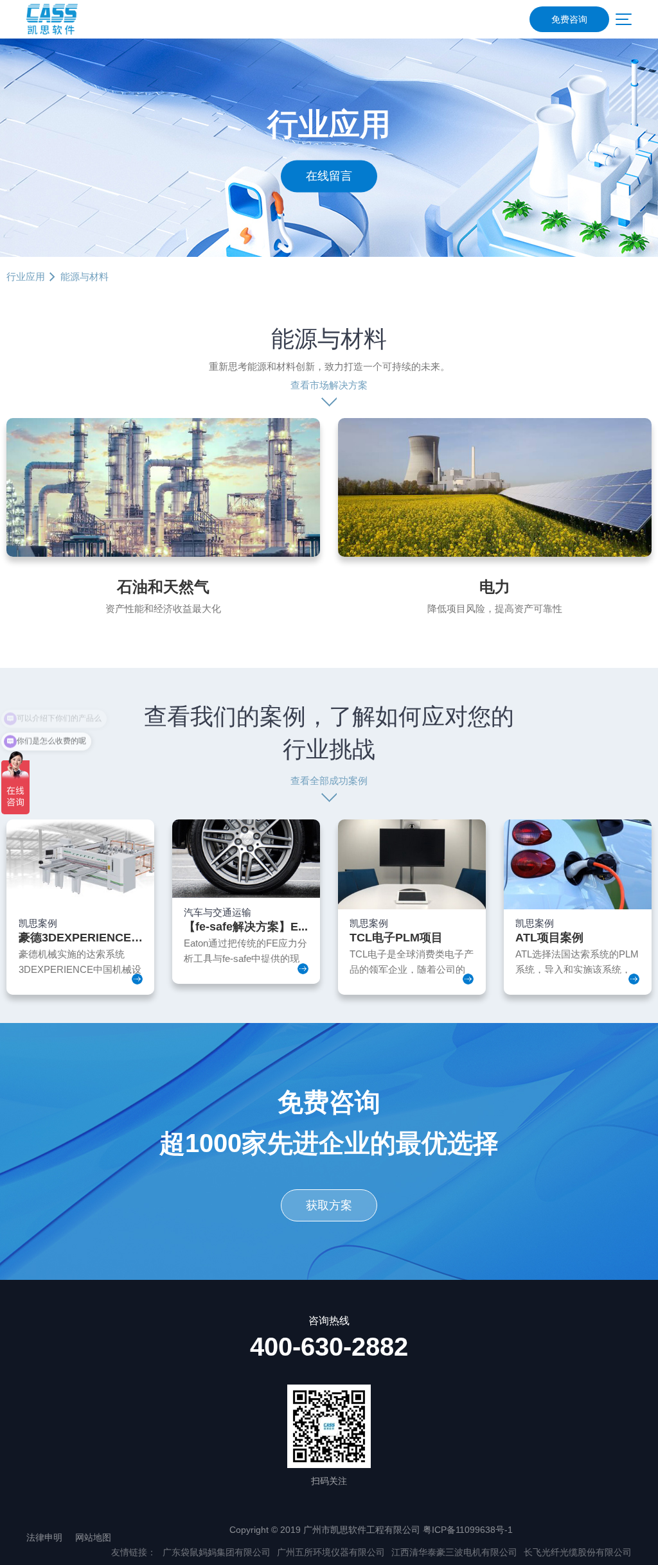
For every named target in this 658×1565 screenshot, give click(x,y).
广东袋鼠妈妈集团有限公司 (217, 1552)
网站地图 (93, 1537)
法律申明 (44, 1537)
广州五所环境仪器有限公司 (331, 1552)
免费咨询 (569, 19)
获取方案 (329, 1205)
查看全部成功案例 (329, 780)
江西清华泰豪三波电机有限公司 (454, 1552)
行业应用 (25, 276)
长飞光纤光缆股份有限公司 (578, 1552)
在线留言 (329, 176)
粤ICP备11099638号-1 (468, 1530)
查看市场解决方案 (329, 385)
